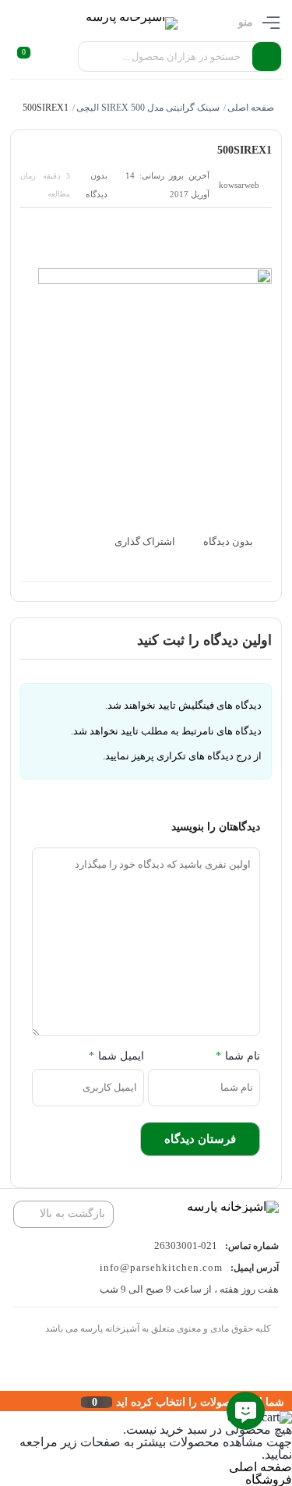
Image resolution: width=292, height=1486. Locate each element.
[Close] (4, 1401)
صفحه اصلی (250, 107)
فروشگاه (268, 1479)
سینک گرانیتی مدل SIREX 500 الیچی (148, 107)
